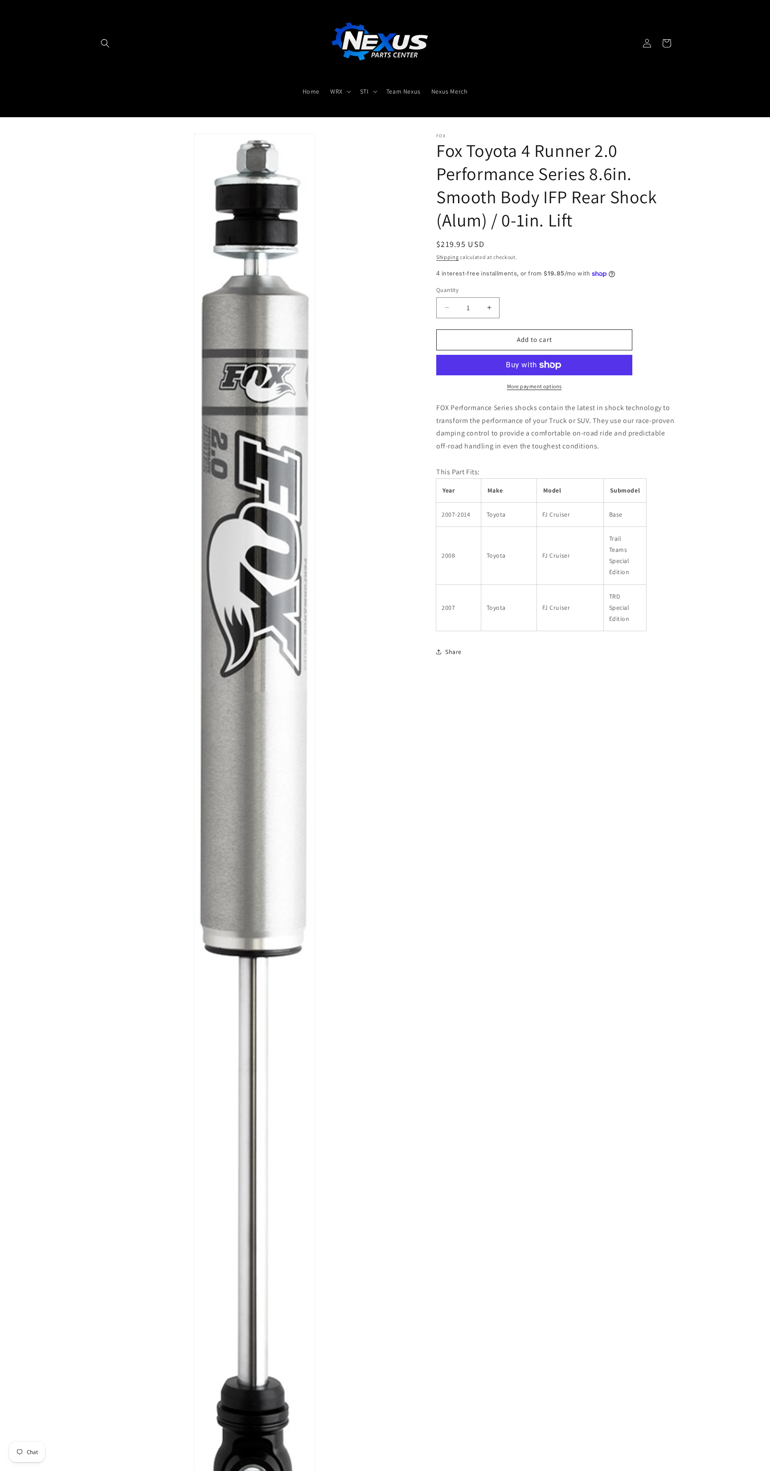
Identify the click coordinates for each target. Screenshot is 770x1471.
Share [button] (453, 652)
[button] (105, 43)
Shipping (447, 257)
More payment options (534, 386)
